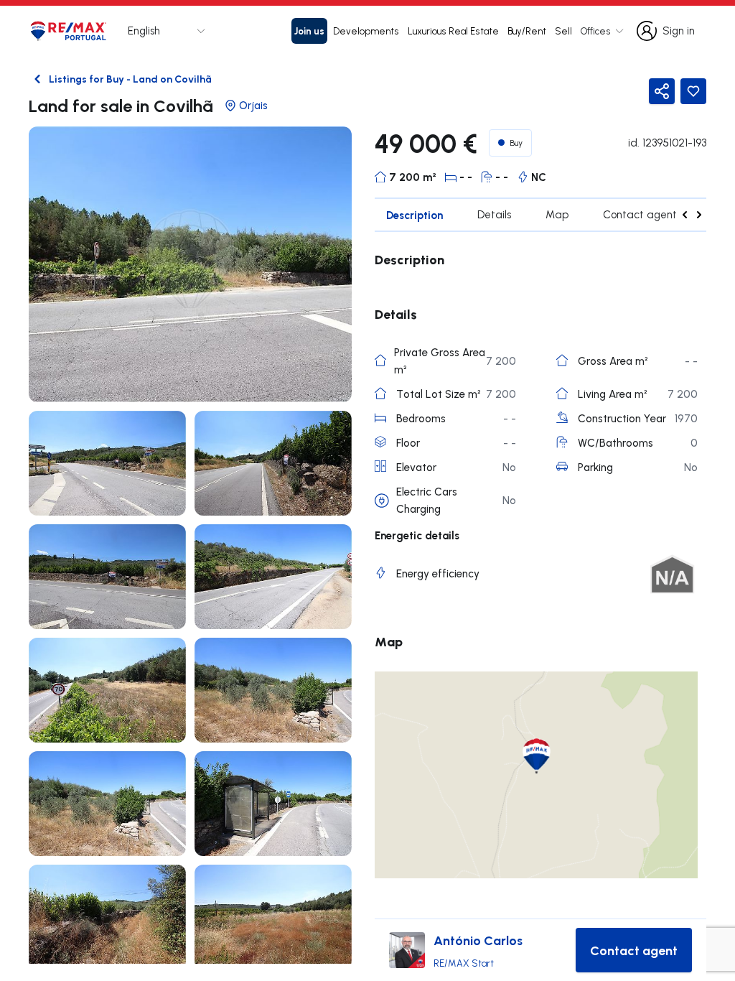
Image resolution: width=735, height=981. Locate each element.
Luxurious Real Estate (453, 31)
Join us (309, 30)
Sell (563, 31)
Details (494, 214)
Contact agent (640, 214)
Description (414, 215)
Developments (366, 31)
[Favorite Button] (693, 91)
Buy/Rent (526, 31)
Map (557, 214)
